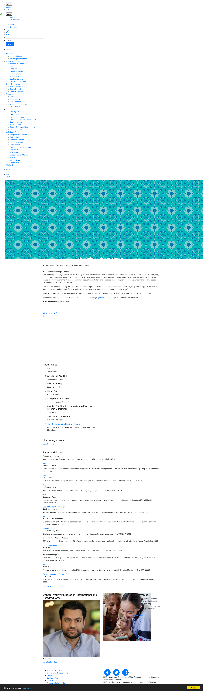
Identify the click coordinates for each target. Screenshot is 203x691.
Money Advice (15, 76)
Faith (12, 66)
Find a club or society (18, 86)
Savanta (46, 529)
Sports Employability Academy (22, 127)
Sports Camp (15, 124)
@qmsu (101, 298)
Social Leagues (16, 122)
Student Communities (18, 79)
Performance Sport (17, 117)
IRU (44, 564)
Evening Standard (50, 574)
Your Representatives (18, 59)
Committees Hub (17, 89)
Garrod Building (16, 145)
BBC (44, 516)
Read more (26, 687)
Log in (8, 7)
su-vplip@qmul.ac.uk (51, 662)
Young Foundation (50, 545)
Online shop (14, 137)
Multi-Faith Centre (17, 142)
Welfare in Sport (16, 129)
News (12, 24)
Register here (138, 615)
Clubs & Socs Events (18, 92)
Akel (44, 463)
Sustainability (15, 102)
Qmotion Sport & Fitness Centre (23, 119)
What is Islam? (50, 313)
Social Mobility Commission (54, 507)
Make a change (16, 56)
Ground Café (15, 150)
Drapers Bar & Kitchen (19, 155)
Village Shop (15, 160)
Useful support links (18, 81)
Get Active (14, 114)
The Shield (14, 152)
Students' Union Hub (18, 140)
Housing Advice (16, 74)
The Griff (13, 157)
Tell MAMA (63, 574)
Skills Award (15, 99)
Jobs (12, 97)
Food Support (15, 69)
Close (193, 687)
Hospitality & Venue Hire (19, 135)
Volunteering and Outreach (20, 104)
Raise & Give (15, 107)
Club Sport (14, 112)
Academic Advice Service (20, 64)
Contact (13, 27)
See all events (48, 444)
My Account (15, 19)
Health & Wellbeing (17, 71)
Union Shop (14, 162)
